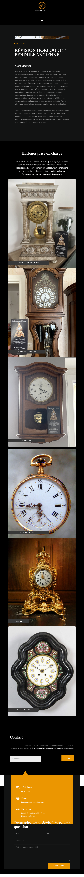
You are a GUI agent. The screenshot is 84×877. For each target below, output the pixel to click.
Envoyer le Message (59, 866)
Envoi (68, 758)
